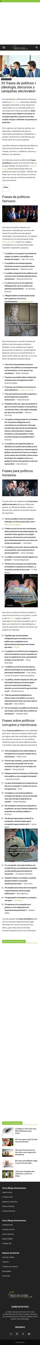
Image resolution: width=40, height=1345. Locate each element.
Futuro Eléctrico (8, 1234)
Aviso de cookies (8, 1257)
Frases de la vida (6, 79)
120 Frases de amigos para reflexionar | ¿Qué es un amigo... (25, 1174)
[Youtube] (29, 1334)
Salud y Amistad (8, 1206)
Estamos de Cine (8, 1229)
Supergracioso (7, 1225)
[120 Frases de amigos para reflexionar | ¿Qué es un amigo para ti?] (7, 1174)
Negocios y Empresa (9, 1202)
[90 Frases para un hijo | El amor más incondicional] (7, 1142)
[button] (3, 48)
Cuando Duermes (8, 1211)
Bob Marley (18, 900)
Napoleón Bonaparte (13, 525)
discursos (15, 102)
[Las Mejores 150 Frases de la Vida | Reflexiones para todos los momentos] (7, 1131)
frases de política (9, 242)
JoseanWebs (6, 1271)
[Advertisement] (20, 23)
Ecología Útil (6, 1243)
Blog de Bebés (7, 1239)
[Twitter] (23, 1334)
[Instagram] (17, 1334)
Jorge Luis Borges (27, 390)
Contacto (5, 1262)
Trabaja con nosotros (10, 1266)
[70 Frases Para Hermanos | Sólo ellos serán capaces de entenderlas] (7, 1153)
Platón (16, 647)
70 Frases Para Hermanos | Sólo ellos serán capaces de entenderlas (25, 1152)
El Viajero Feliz (7, 1197)
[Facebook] (11, 1334)
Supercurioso (7, 1192)
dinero (12, 618)
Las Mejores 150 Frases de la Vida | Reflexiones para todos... (25, 1131)
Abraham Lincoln (26, 301)
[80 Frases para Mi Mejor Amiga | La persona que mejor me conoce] (7, 1163)
